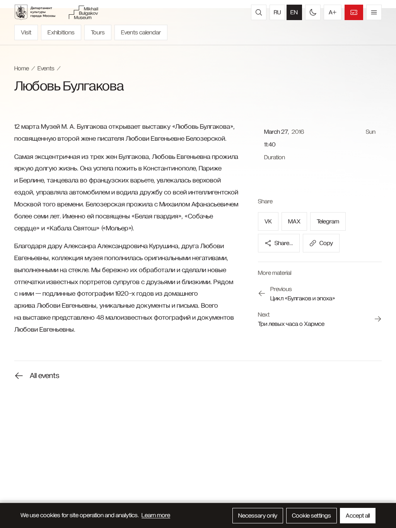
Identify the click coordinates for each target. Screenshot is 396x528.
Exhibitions (61, 32)
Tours (98, 32)
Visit (26, 32)
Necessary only (257, 516)
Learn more (156, 515)
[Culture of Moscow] (39, 12)
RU (277, 12)
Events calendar (141, 32)
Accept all (358, 516)
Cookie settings (311, 516)
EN (294, 12)
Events (46, 68)
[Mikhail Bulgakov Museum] (83, 12)
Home (21, 68)
